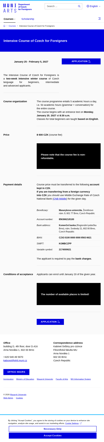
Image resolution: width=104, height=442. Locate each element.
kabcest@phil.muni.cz (15, 360)
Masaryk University (45, 379)
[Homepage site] (17, 7)
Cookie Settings (72, 423)
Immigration (8, 379)
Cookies (19, 398)
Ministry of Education (25, 379)
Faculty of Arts (62, 379)
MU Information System (81, 379)
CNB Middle (59, 198)
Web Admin (8, 398)
